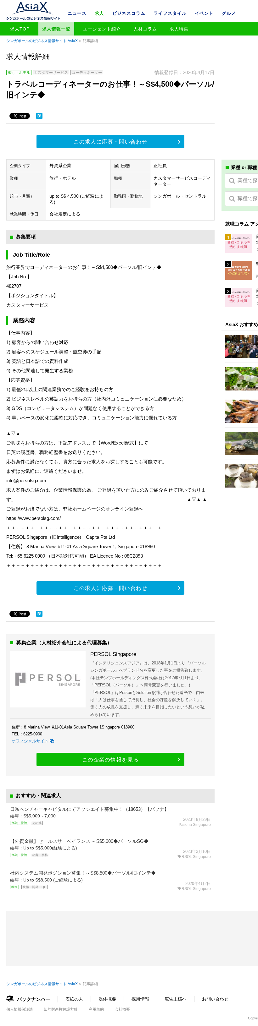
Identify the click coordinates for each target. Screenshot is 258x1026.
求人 (99, 13)
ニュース (77, 13)
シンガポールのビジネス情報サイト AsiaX (42, 41)
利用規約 (96, 1009)
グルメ (229, 13)
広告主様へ (176, 998)
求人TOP (20, 28)
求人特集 (179, 28)
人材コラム (145, 28)
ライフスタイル (170, 13)
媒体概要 (107, 998)
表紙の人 (74, 998)
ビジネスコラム (128, 13)
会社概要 (122, 1009)
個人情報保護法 (19, 1009)
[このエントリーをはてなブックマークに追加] (39, 116)
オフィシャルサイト (30, 741)
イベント (204, 13)
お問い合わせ (215, 998)
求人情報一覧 (56, 28)
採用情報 (140, 998)
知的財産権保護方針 (61, 1009)
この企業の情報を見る (110, 760)
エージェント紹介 (102, 28)
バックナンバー (33, 999)
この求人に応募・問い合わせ (110, 142)
